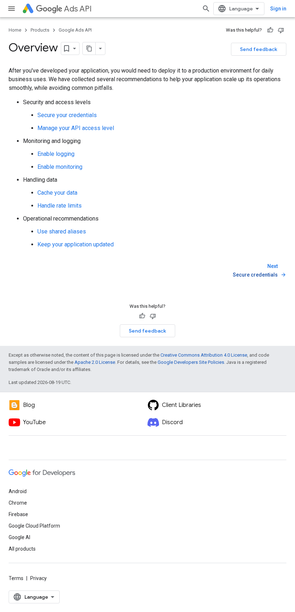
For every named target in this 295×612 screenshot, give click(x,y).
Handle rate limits (59, 205)
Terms (16, 578)
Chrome (18, 503)
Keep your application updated (75, 244)
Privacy (38, 578)
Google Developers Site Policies (191, 362)
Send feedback (258, 49)
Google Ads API (75, 30)
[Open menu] (11, 8)
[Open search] (206, 8)
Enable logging (55, 153)
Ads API (78, 9)
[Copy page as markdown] (89, 48)
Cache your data (57, 192)
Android (18, 491)
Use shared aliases (61, 231)
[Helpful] (270, 30)
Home (15, 30)
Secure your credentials (67, 115)
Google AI (19, 537)
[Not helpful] (281, 30)
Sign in (278, 8)
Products (40, 30)
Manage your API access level (75, 128)
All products (22, 549)
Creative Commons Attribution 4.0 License (203, 355)
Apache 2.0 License (94, 362)
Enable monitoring (59, 166)
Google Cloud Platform (34, 526)
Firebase (18, 514)
